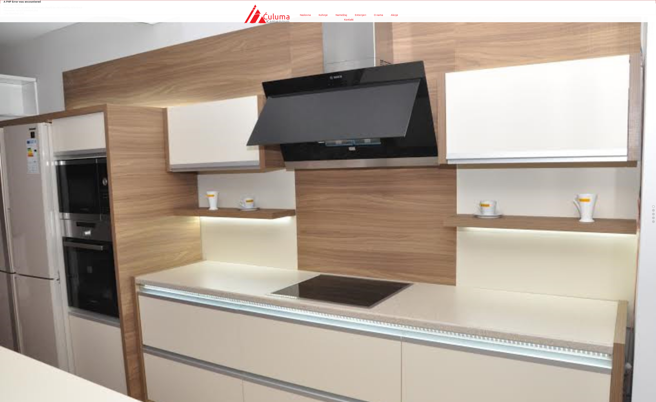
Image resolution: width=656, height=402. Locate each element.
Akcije (394, 14)
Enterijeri (360, 14)
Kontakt (349, 19)
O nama (378, 14)
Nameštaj (341, 14)
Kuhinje (323, 14)
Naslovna (305, 14)
